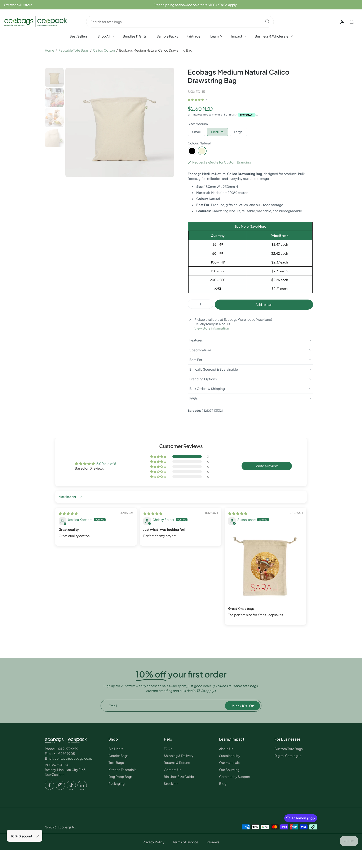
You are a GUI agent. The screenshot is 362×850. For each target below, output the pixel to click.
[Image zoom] (119, 122)
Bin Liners (116, 749)
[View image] (54, 77)
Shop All (104, 36)
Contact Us (172, 770)
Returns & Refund (177, 763)
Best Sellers (79, 36)
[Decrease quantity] (192, 304)
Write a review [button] (267, 466)
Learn (214, 36)
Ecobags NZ (67, 827)
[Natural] (202, 151)
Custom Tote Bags (288, 749)
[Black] (192, 151)
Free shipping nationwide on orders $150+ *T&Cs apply (195, 5)
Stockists (171, 783)
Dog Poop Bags (121, 777)
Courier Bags (118, 756)
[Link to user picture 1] (265, 565)
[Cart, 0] (351, 21)
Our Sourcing (229, 770)
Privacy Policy (153, 842)
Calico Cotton (104, 50)
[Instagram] (60, 785)
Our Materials (229, 763)
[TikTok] (71, 785)
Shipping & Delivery (178, 756)
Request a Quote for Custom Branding (221, 162)
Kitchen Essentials (122, 770)
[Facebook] (49, 785)
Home (49, 50)
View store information (211, 328)
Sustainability (229, 756)
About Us (226, 749)
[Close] (38, 836)
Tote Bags (116, 763)
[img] (68, 513)
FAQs (168, 749)
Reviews (213, 842)
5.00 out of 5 (106, 464)
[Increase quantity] (209, 304)
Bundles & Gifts (135, 36)
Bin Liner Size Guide (179, 777)
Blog (222, 783)
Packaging (117, 783)
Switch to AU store (18, 5)
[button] (264, 304)
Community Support (234, 777)
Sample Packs (167, 36)
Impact (236, 36)
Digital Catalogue (287, 756)
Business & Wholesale (271, 36)
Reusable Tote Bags (73, 50)
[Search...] (267, 22)
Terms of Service (185, 842)
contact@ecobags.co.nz (73, 758)
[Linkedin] (82, 785)
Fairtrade (193, 36)
